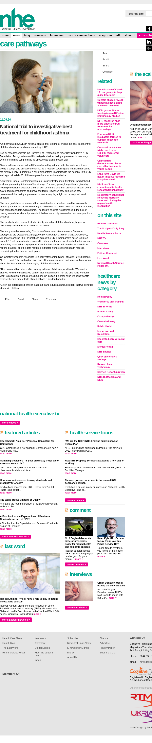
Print (7, 299)
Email (21, 299)
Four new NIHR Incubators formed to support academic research (109, 138)
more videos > (10, 422)
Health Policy (104, 296)
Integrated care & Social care (110, 340)
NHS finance (104, 351)
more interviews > (77, 607)
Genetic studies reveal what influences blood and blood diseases (110, 103)
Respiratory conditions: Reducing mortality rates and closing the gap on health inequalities (110, 200)
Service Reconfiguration (111, 372)
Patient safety (105, 311)
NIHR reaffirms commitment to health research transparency (110, 187)
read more (6, 453)
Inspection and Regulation (105, 333)
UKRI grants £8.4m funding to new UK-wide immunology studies (110, 113)
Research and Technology (105, 366)
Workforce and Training (110, 301)
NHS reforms (104, 306)
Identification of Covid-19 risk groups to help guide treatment (110, 92)
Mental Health (105, 346)
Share (35, 299)
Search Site (136, 13)
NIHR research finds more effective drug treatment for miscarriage (108, 125)
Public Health (104, 326)
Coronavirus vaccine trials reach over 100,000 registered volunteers (109, 151)
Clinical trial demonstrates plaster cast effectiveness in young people (109, 164)
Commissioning (106, 321)
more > (37, 614)
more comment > (76, 564)
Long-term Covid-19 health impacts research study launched (111, 177)
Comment (51, 299)
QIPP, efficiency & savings (107, 358)
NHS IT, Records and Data (109, 378)
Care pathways (105, 316)
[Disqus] (46, 356)
